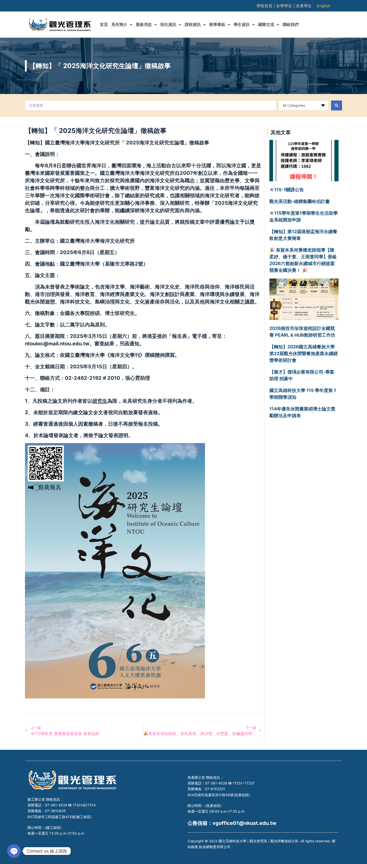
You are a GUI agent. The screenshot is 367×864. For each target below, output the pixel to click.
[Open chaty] (14, 851)
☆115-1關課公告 (286, 189)
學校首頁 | (266, 5)
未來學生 (304, 5)
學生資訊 (242, 24)
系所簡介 (119, 24)
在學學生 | (286, 5)
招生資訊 (168, 24)
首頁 (104, 24)
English (323, 5)
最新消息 (144, 24)
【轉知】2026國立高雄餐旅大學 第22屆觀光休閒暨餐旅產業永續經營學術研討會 (303, 353)
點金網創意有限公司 (214, 847)
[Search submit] (336, 105)
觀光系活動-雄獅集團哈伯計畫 (299, 201)
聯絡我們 (291, 24)
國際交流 (266, 24)
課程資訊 (193, 24)
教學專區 (217, 24)
